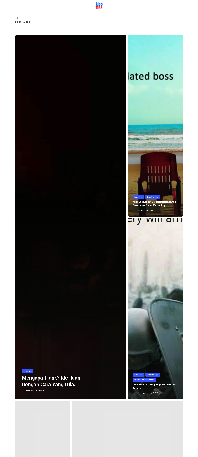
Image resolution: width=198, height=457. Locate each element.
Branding (28, 371)
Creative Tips (152, 197)
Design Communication (144, 380)
